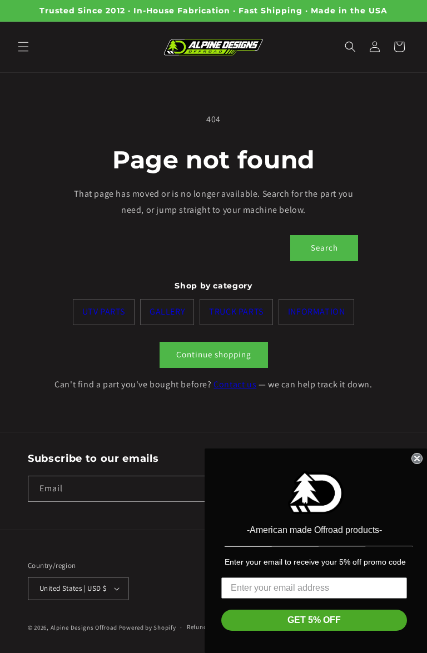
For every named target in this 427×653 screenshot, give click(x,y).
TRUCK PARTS (236, 311)
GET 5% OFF (314, 620)
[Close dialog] (417, 458)
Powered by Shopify (147, 627)
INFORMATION (316, 311)
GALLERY (167, 311)
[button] (23, 46)
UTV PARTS (103, 311)
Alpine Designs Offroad (84, 627)
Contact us (235, 384)
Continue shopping (213, 354)
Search (324, 247)
